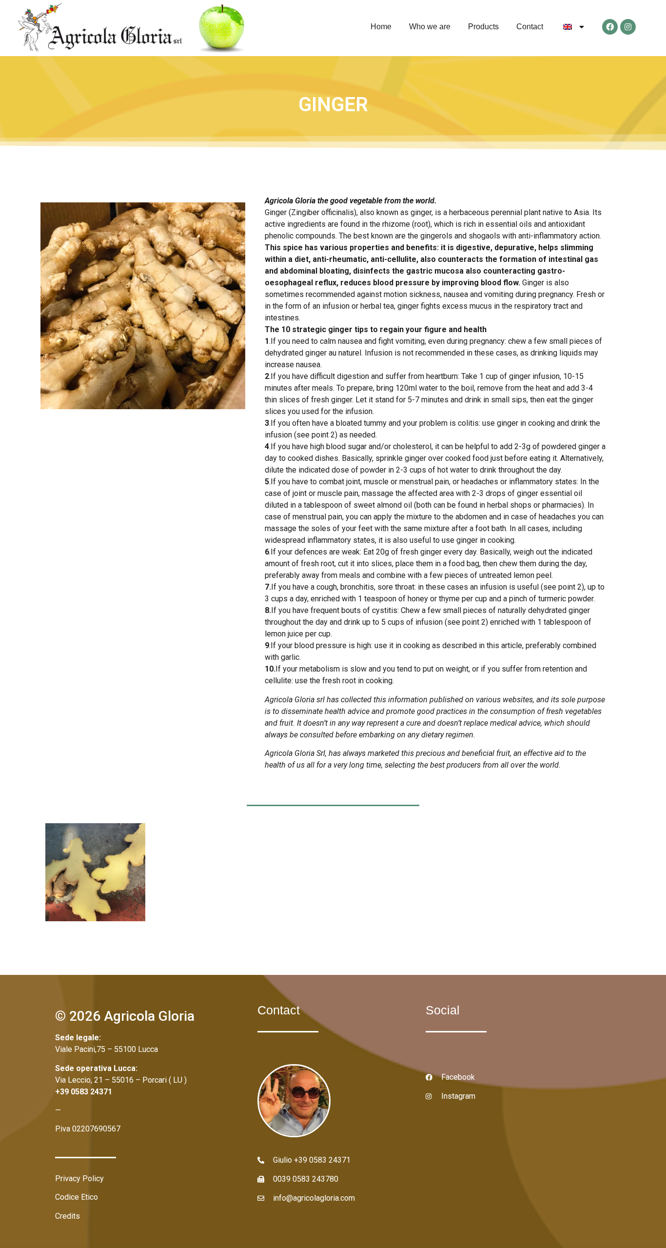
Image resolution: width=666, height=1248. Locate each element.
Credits (67, 1216)
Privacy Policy (79, 1178)
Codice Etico (76, 1197)
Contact (529, 26)
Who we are (430, 26)
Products (483, 26)
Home (381, 26)
